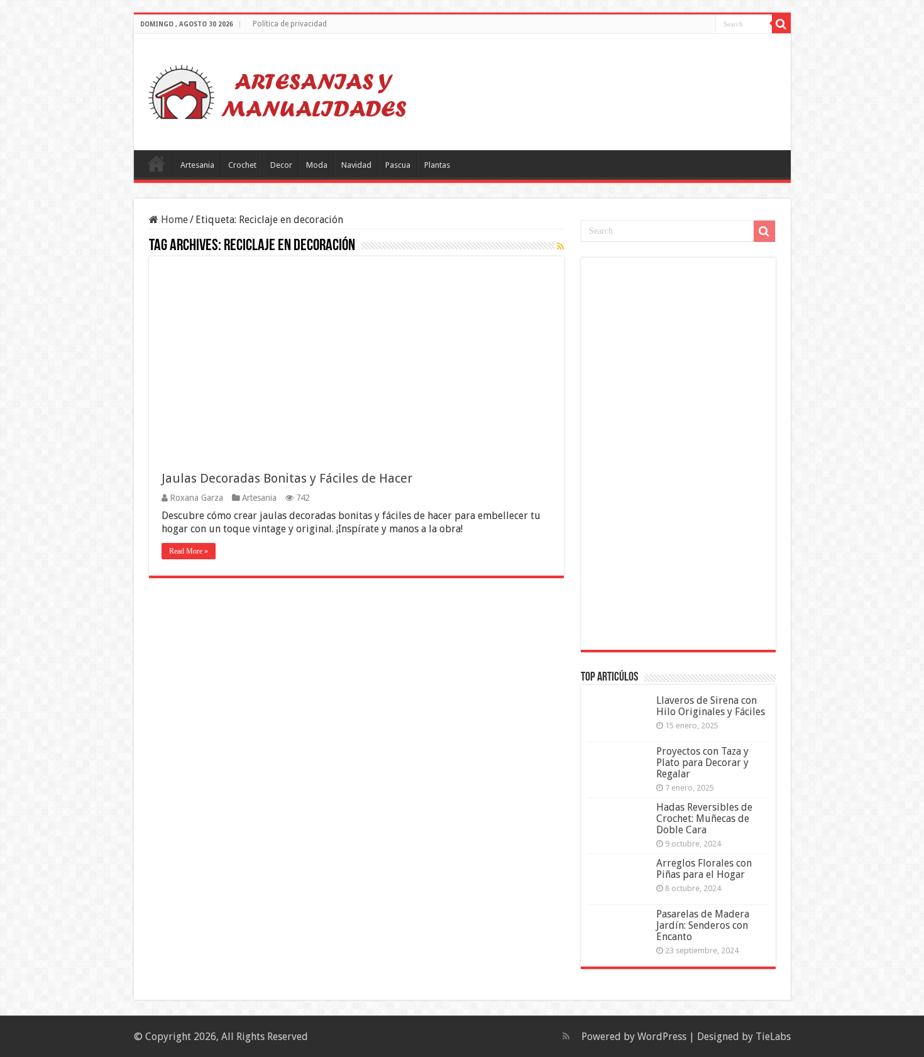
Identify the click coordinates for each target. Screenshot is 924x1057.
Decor (281, 165)
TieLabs (773, 1037)
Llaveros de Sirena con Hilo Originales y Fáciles (710, 706)
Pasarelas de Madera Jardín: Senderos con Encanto (702, 925)
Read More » (188, 551)
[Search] (781, 23)
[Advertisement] (681, 452)
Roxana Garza (196, 498)
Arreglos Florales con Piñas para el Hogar (704, 868)
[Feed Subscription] (560, 246)
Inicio (156, 163)
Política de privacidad (290, 23)
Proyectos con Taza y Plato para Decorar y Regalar (702, 762)
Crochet (242, 165)
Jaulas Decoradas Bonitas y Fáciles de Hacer (287, 478)
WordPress (661, 1037)
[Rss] (566, 1036)
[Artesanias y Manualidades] (278, 90)
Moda (316, 165)
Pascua (397, 165)
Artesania (197, 165)
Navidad (356, 165)
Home (173, 220)
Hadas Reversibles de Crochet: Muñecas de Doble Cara (704, 818)
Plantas (437, 165)
